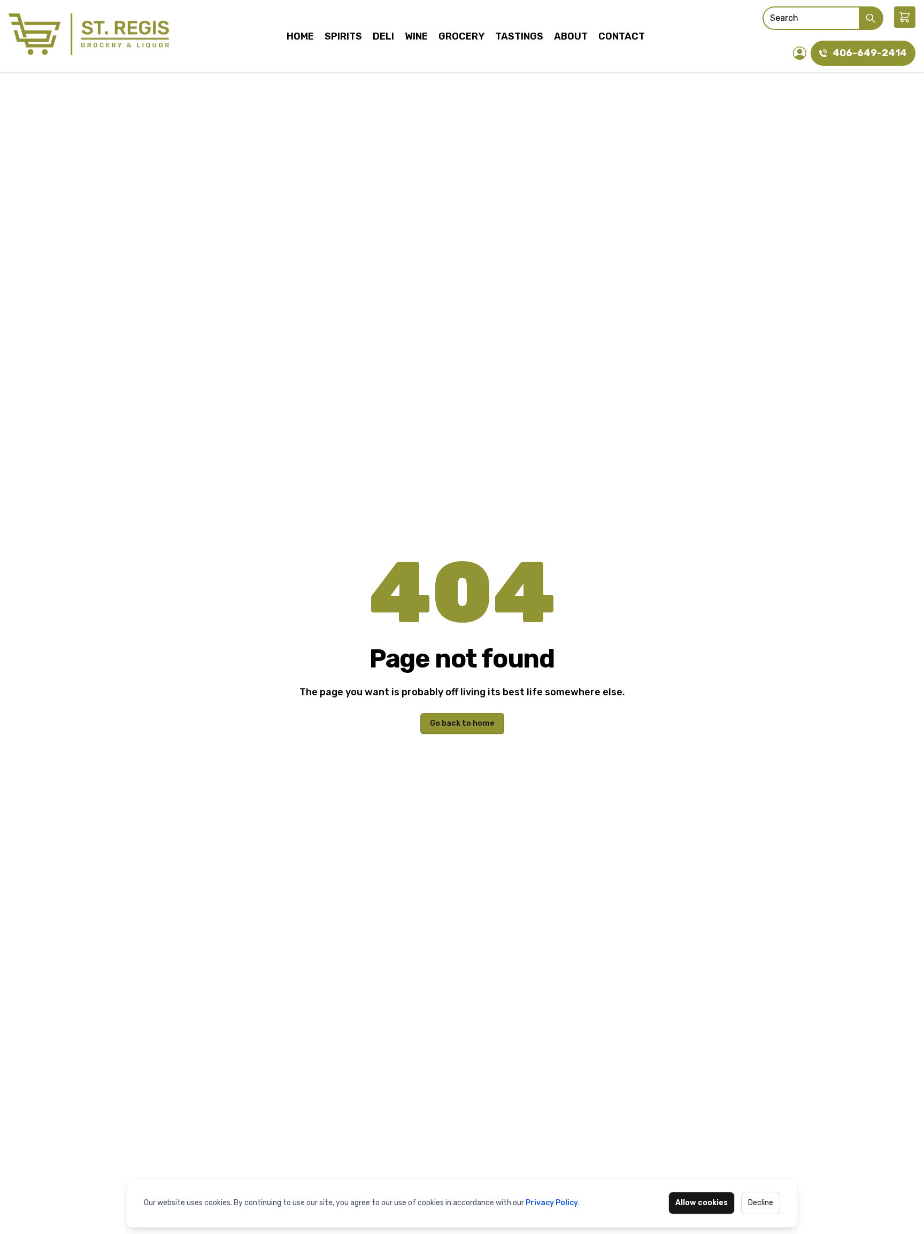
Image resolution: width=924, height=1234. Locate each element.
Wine (416, 36)
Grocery (461, 36)
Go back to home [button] (462, 723)
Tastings (519, 36)
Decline (760, 1202)
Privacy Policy (552, 1202)
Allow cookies (701, 1202)
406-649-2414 (870, 53)
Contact (621, 36)
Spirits (343, 36)
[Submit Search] (871, 18)
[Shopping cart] (904, 17)
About (571, 36)
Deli (383, 36)
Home (300, 36)
